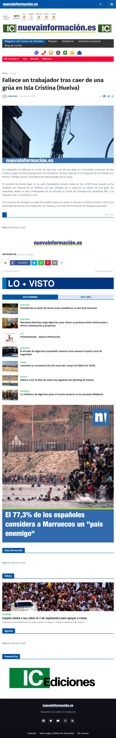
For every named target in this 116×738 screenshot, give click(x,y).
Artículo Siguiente (103, 271)
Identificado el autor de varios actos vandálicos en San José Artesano (58, 308)
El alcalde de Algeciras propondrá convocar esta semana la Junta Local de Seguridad (61, 353)
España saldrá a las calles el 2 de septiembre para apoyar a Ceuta (44, 618)
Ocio (25, 59)
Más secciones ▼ (11, 59)
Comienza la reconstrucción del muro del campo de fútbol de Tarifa (57, 365)
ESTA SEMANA (30, 297)
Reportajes (47, 59)
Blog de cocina (13, 45)
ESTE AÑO (86, 297)
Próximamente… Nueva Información (40, 336)
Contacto (31, 733)
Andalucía (68, 41)
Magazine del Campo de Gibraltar (24, 41)
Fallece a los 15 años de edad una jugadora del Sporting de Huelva (57, 380)
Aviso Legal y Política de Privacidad (57, 733)
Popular (52, 41)
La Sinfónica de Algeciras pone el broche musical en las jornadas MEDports (61, 394)
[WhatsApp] (113, 96)
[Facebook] (104, 96)
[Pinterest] (48, 262)
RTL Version (83, 733)
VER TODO (109, 215)
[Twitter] (108, 96)
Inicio (5, 73)
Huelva (12, 73)
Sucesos (29, 254)
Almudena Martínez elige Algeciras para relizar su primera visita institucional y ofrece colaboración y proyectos (64, 324)
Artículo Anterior (11, 271)
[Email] (55, 262)
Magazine (35, 59)
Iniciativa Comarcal (89, 41)
